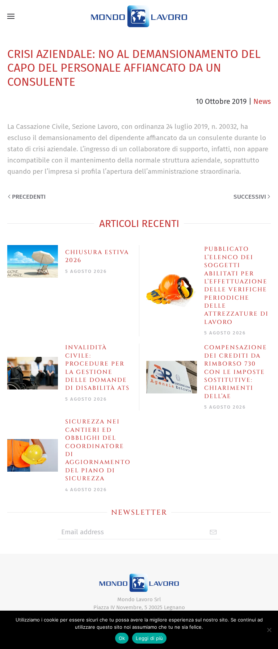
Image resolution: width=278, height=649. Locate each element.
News (262, 101)
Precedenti (29, 197)
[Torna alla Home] (139, 16)
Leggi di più (149, 638)
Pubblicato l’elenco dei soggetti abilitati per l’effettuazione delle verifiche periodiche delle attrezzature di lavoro (236, 285)
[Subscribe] (213, 532)
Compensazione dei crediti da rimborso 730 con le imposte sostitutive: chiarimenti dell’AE (235, 372)
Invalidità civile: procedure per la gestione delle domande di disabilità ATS (97, 368)
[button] (10, 16)
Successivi (249, 197)
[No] (269, 629)
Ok (122, 638)
